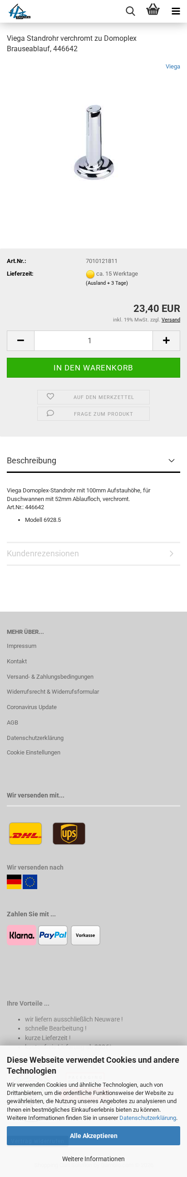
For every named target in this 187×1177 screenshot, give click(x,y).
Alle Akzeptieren (94, 1135)
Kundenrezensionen (43, 553)
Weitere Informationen (93, 1158)
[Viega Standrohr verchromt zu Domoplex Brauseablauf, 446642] (93, 129)
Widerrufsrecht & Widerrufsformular (53, 691)
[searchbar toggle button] (130, 11)
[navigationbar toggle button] (175, 11)
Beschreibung (31, 460)
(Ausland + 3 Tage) (107, 283)
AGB (12, 722)
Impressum (21, 645)
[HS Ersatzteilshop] (15, 11)
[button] (20, 341)
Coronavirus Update (32, 707)
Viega (173, 66)
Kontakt (17, 661)
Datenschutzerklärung (147, 1117)
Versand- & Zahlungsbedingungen (50, 676)
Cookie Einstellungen (33, 752)
